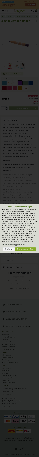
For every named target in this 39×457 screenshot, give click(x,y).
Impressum (21, 245)
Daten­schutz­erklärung (9, 245)
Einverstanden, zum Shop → (25, 249)
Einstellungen (9, 249)
